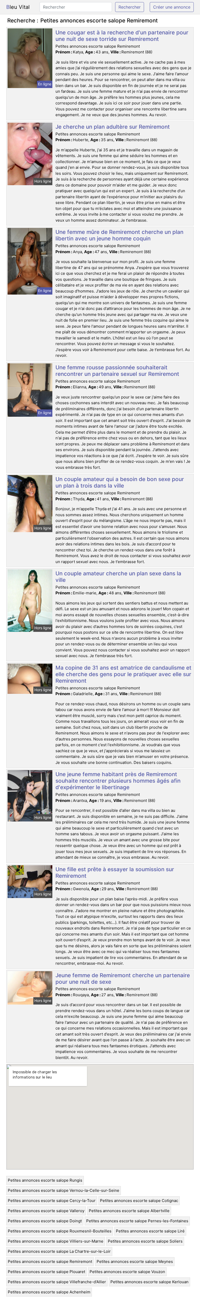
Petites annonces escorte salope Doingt (45, 1220)
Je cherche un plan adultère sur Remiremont (112, 126)
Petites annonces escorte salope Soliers (145, 1241)
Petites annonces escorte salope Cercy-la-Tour (52, 1200)
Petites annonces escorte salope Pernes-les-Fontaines (137, 1220)
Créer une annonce (171, 7)
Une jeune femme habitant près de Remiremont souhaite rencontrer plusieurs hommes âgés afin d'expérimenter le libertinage (117, 780)
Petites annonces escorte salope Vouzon (127, 1271)
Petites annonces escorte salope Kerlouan (149, 1281)
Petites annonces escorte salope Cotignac (139, 1200)
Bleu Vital (18, 7)
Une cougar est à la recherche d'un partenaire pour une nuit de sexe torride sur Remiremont (121, 35)
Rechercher (129, 7)
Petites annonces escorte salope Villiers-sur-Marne (55, 1241)
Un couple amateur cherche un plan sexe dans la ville (118, 576)
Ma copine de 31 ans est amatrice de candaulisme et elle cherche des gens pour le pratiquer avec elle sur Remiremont (123, 674)
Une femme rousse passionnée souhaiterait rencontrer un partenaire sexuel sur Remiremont (117, 370)
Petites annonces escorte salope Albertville (129, 1210)
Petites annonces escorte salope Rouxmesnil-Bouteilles (59, 1231)
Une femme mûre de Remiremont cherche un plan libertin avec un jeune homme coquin (119, 235)
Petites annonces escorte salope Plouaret (46, 1271)
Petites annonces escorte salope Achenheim (49, 1291)
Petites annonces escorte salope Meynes (135, 1261)
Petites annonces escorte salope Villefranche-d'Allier (57, 1281)
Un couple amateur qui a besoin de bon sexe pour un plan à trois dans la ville (119, 482)
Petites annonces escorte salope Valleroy (46, 1210)
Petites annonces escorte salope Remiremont (50, 1261)
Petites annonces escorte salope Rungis (45, 1180)
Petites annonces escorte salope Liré (150, 1231)
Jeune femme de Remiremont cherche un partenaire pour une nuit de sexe (122, 978)
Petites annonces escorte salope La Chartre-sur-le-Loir (59, 1251)
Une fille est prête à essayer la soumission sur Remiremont (114, 872)
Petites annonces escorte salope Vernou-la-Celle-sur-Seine (63, 1190)
